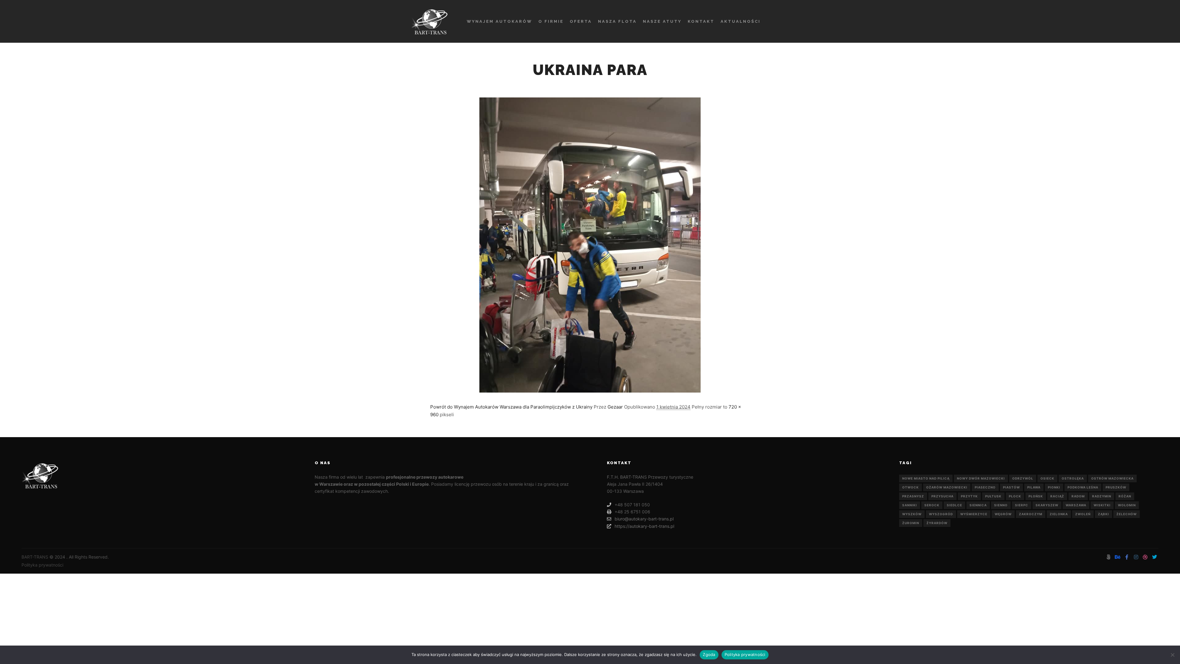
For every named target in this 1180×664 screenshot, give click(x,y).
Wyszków (912, 514)
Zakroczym (1030, 514)
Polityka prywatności (42, 564)
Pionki (1054, 487)
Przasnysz (913, 496)
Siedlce (954, 505)
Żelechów (1126, 514)
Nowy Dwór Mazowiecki (981, 478)
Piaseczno (985, 487)
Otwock (910, 487)
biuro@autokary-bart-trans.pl (644, 518)
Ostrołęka (1073, 478)
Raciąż (1057, 496)
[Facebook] (1127, 557)
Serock (931, 505)
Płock (1015, 496)
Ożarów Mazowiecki (946, 487)
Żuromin (910, 523)
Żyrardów (936, 523)
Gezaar (615, 407)
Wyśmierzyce (973, 514)
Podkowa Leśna (1083, 487)
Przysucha (942, 496)
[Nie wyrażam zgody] (1172, 655)
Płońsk (1036, 496)
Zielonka (1059, 514)
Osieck (1047, 478)
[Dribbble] (1145, 557)
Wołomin (1127, 505)
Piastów (1011, 487)
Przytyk (969, 496)
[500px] (1108, 557)
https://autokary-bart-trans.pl (644, 526)
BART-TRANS (35, 556)
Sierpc (1021, 505)
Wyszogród (941, 514)
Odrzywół (1022, 478)
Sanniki (909, 505)
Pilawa (1033, 487)
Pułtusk (993, 496)
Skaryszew (1047, 505)
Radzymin (1101, 496)
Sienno (1001, 505)
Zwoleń (1083, 514)
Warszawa (1076, 505)
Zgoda (709, 654)
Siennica (978, 505)
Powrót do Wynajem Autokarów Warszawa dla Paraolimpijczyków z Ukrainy (511, 407)
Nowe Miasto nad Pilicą (926, 478)
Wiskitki (1102, 505)
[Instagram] (1136, 557)
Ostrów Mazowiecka (1112, 478)
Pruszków (1116, 487)
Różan (1125, 496)
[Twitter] (1154, 557)
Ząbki (1103, 514)
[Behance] (1118, 557)
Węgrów (1003, 514)
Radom (1078, 496)
